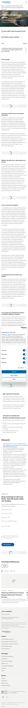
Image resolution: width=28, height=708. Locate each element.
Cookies (3, 706)
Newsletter (3, 668)
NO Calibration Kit (5, 648)
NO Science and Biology (6, 661)
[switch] (25, 354)
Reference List (4, 663)
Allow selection (14, 375)
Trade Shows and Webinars (7, 665)
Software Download (5, 685)
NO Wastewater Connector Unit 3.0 (9, 641)
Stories (2, 670)
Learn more (14, 692)
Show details (21, 367)
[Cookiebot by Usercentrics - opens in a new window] (21, 328)
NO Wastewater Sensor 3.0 (7, 639)
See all (4, 566)
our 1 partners (8, 334)
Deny (14, 379)
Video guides (4, 680)
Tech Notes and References (7, 656)
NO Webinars (4, 658)
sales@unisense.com (13, 704)
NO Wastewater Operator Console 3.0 (9, 644)
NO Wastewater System (6, 646)
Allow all (14, 371)
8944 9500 (3, 704)
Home (2, 6)
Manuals (3, 678)
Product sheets (4, 683)
